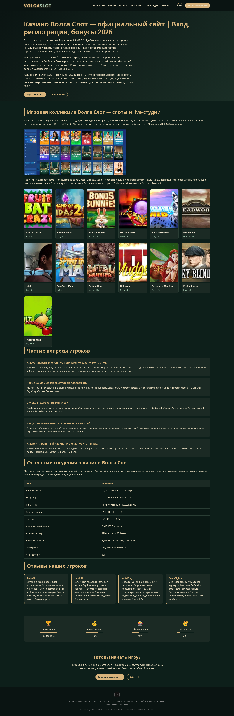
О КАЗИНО (99, 5)
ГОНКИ (112, 5)
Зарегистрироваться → (110, 677)
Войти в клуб (58, 94)
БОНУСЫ (166, 5)
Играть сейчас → (35, 94)
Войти (133, 677)
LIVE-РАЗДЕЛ (152, 5)
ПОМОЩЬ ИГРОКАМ (130, 5)
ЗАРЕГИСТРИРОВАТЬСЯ (197, 5)
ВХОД (180, 5)
